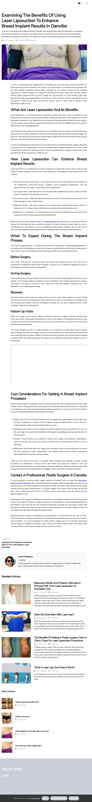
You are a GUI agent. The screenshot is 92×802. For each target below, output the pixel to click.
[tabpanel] (44, 62)
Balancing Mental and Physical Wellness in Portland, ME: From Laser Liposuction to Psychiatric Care (57, 586)
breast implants (50, 221)
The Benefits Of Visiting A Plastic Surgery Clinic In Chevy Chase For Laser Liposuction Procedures (60, 639)
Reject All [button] (74, 798)
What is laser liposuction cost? (27, 702)
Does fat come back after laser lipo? (54, 614)
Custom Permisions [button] (59, 798)
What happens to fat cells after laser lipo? (32, 731)
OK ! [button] (45, 798)
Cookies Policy (35, 798)
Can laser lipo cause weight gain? (28, 746)
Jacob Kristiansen (9, 40)
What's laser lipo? (22, 717)
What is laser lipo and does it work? (54, 667)
